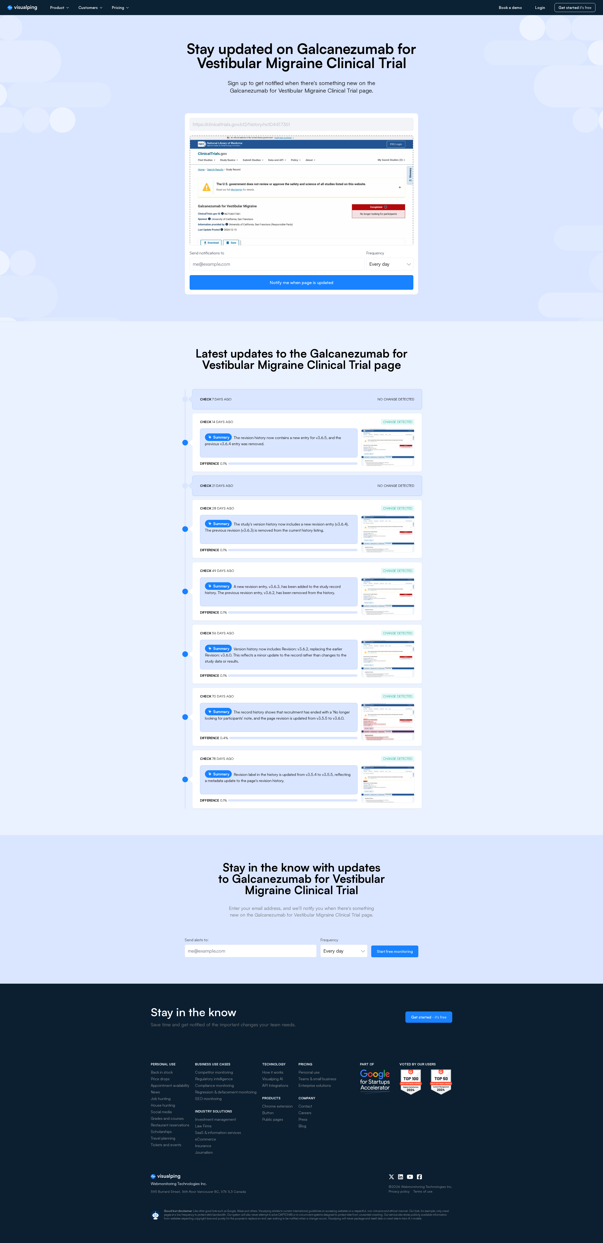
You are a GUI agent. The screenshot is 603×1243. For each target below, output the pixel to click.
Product (57, 7)
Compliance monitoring (214, 1085)
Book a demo (510, 7)
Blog (302, 1126)
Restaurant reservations (170, 1125)
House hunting (163, 1105)
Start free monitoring (395, 951)
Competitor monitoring (214, 1072)
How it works (272, 1072)
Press (302, 1119)
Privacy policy (399, 1191)
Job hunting (161, 1098)
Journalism (204, 1152)
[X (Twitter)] (391, 1177)
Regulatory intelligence (214, 1078)
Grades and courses (167, 1118)
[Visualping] (22, 7)
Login (540, 7)
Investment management (215, 1119)
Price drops (160, 1078)
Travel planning (163, 1138)
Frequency (375, 253)
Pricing (118, 7)
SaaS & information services (218, 1132)
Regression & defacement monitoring (226, 1092)
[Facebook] (419, 1177)
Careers (304, 1112)
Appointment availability (170, 1085)
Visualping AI (272, 1078)
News (155, 1092)
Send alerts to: (196, 939)
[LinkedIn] (400, 1177)
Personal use (309, 1072)
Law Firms (203, 1126)
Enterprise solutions (314, 1085)
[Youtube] (410, 1177)
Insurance (203, 1145)
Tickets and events (166, 1144)
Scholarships (161, 1131)
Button (268, 1112)
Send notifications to (207, 253)
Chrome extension (277, 1106)
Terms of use (422, 1191)
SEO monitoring (208, 1098)
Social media (161, 1111)
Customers (88, 7)
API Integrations (275, 1085)
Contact (305, 1106)
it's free (574, 7)
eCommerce (205, 1139)
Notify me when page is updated (301, 282)
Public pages (272, 1119)
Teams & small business (317, 1078)
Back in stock (162, 1072)
